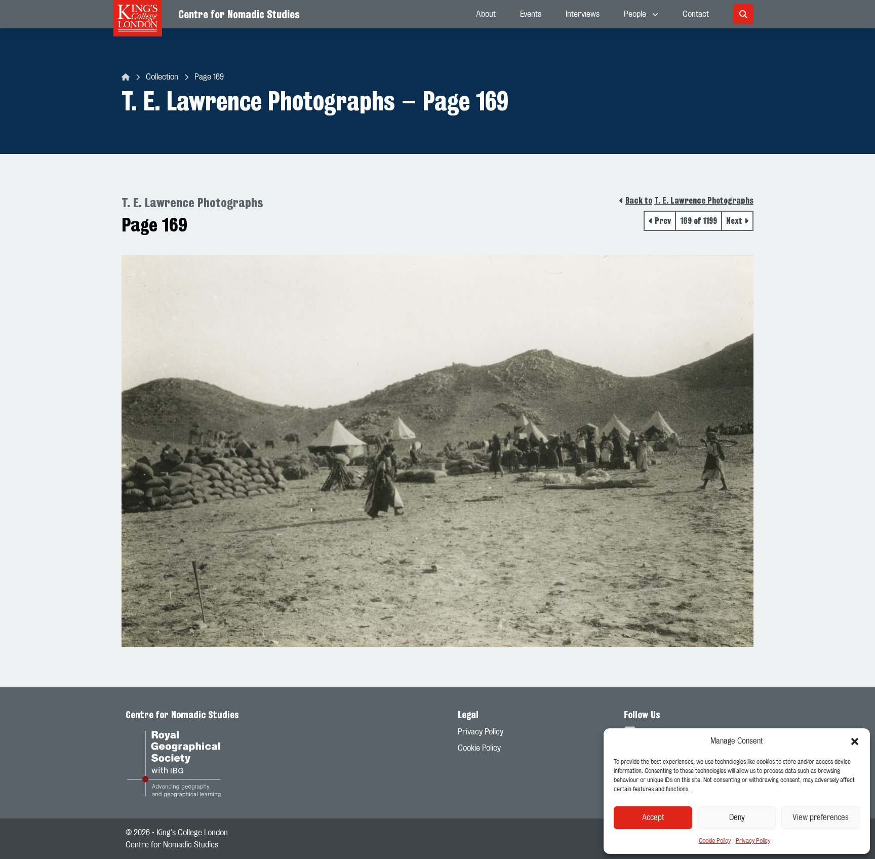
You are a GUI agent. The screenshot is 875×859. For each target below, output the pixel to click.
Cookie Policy (715, 841)
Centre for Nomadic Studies (239, 14)
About (486, 14)
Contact (696, 14)
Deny (737, 818)
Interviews (583, 14)
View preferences (820, 818)
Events (530, 14)
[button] (855, 741)
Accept (653, 818)
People (635, 14)
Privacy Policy (753, 841)
